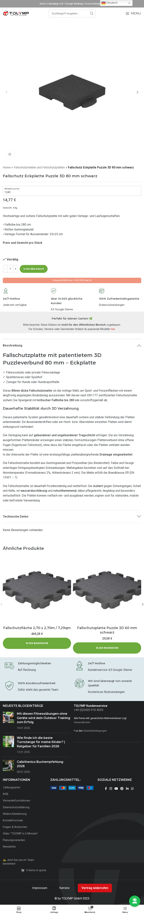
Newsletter (9, 846)
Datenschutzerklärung (16, 807)
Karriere (64, 888)
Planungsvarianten (14, 840)
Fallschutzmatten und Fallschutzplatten (39, 167)
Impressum (40, 888)
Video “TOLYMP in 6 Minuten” (20, 833)
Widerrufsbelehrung (15, 813)
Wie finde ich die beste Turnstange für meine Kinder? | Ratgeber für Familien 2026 (41, 742)
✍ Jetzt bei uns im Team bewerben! (18, 861)
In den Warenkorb (33, 268)
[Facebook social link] (106, 789)
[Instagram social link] (110, 789)
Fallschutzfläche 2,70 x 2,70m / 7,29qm (37, 628)
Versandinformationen (16, 800)
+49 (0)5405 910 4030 (88, 710)
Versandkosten (82, 722)
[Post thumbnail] (8, 721)
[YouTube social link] (116, 789)
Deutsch (112, 2)
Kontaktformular (13, 820)
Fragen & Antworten (15, 827)
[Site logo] (16, 13)
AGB (5, 794)
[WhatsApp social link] (132, 789)
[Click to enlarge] (10, 154)
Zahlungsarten (11, 787)
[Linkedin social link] (127, 789)
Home (7, 167)
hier (113, 329)
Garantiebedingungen (95, 730)
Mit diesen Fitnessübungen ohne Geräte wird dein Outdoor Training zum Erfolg (43, 718)
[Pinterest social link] (122, 789)
